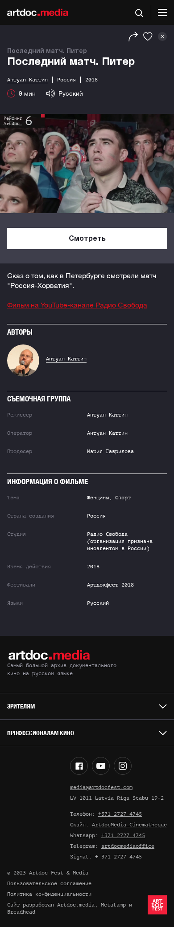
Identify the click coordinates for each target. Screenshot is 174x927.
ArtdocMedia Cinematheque (129, 825)
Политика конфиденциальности (49, 894)
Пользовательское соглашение (49, 883)
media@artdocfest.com (101, 787)
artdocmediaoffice (127, 846)
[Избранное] (148, 36)
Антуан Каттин (66, 359)
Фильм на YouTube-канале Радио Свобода (77, 305)
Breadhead (21, 912)
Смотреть (87, 239)
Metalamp (113, 905)
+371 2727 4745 (120, 814)
